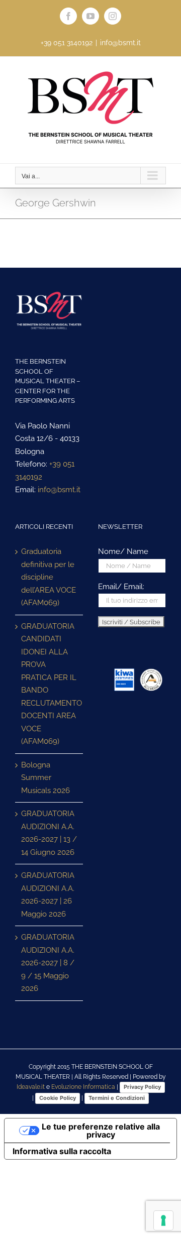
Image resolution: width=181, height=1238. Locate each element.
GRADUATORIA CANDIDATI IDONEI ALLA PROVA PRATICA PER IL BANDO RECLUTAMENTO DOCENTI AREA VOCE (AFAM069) (49, 684)
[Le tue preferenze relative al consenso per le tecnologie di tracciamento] (163, 1220)
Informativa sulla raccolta (62, 1151)
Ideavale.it (31, 1086)
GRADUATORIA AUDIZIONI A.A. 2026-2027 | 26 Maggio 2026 (47, 895)
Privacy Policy (142, 1086)
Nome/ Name (123, 551)
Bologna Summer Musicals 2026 (45, 777)
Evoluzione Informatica (83, 1086)
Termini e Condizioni (116, 1097)
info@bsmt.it (120, 43)
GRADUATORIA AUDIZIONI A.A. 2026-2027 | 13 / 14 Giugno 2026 (49, 833)
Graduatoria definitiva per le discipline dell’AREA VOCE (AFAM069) (48, 577)
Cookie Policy (57, 1097)
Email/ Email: (121, 586)
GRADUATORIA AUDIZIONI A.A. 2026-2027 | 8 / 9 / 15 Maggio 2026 (47, 963)
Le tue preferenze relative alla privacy (101, 1130)
